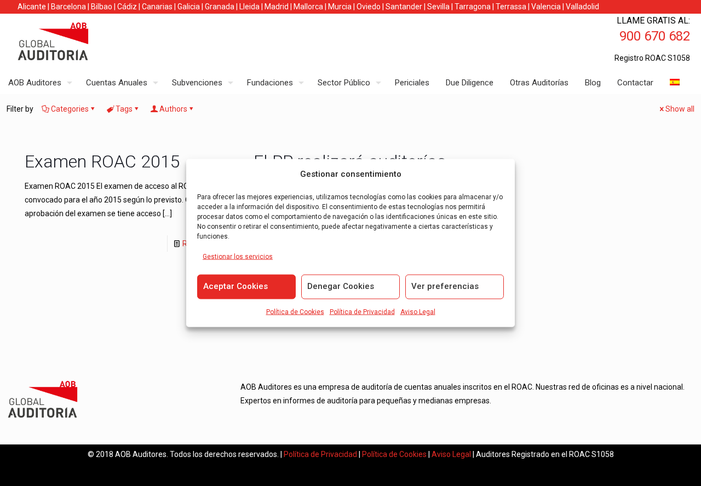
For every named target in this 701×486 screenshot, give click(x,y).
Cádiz (127, 6)
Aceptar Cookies (235, 286)
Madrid (277, 6)
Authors (173, 109)
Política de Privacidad (362, 312)
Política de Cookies (295, 312)
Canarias (157, 6)
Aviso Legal (417, 312)
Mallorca (308, 6)
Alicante (32, 6)
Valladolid (582, 6)
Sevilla (438, 6)
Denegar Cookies (340, 286)
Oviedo (369, 6)
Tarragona (473, 6)
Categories (70, 109)
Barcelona (68, 6)
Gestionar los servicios (238, 257)
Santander (404, 6)
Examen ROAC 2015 (102, 161)
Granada (219, 6)
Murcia (340, 6)
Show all (679, 109)
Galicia (188, 6)
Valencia (546, 6)
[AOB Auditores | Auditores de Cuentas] (76, 43)
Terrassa (511, 6)
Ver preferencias (445, 286)
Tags (124, 109)
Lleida (249, 6)
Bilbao (101, 6)
